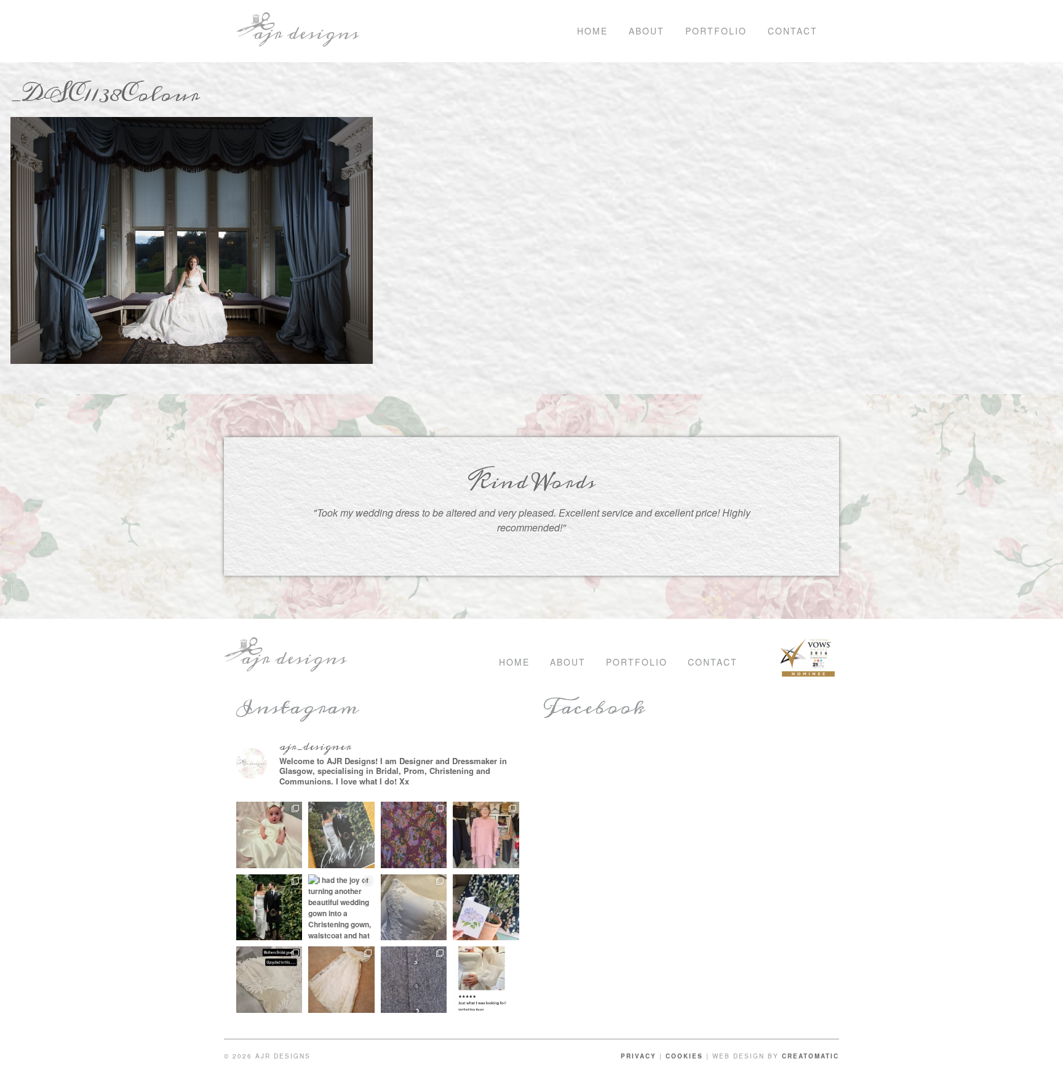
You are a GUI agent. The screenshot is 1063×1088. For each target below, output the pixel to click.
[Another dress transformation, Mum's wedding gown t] (269, 979)
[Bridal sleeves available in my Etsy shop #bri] (486, 979)
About (646, 31)
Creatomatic (810, 1056)
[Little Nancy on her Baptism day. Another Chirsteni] (269, 835)
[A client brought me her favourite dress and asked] (414, 835)
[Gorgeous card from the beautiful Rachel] (341, 835)
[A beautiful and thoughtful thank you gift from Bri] (486, 907)
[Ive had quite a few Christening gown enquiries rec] (341, 979)
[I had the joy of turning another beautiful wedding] (341, 907)
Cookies (684, 1056)
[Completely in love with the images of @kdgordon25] (414, 907)
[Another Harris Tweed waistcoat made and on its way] (414, 979)
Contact (793, 31)
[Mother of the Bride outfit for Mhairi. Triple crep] (486, 835)
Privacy (638, 1056)
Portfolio (716, 31)
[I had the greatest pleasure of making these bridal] (269, 907)
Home (592, 31)
